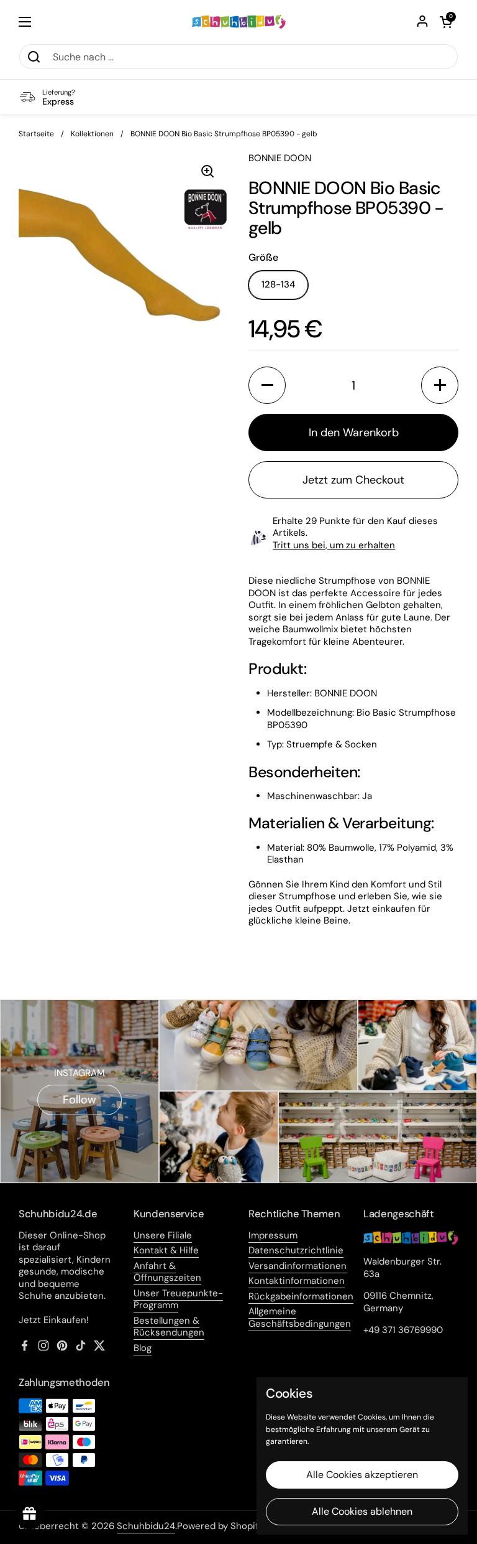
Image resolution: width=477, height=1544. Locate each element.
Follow (79, 1099)
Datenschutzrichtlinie (295, 1250)
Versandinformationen (297, 1266)
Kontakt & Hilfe (166, 1250)
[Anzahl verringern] (267, 385)
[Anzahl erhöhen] (439, 385)
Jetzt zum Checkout (353, 479)
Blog (143, 1348)
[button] (446, 21)
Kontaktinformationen (296, 1281)
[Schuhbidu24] (239, 22)
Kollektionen (92, 134)
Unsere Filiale (163, 1235)
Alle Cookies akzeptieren (362, 1474)
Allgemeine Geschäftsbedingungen (299, 1317)
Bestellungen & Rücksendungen (169, 1326)
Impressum (273, 1235)
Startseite (36, 134)
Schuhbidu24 (146, 1526)
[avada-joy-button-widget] (30, 1514)
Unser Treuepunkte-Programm (178, 1299)
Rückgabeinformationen (300, 1296)
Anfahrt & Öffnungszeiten (167, 1272)
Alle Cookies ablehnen (362, 1511)
